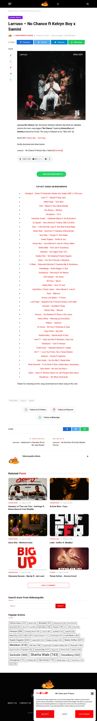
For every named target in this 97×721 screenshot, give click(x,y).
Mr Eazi (35, 645)
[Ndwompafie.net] (45, 4)
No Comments (58, 35)
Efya (76, 627)
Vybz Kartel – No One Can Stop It (53, 369)
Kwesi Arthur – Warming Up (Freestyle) (54, 319)
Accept (45, 714)
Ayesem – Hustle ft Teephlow (53, 356)
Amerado (45, 623)
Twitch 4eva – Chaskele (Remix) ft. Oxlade (53, 348)
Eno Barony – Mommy (53, 210)
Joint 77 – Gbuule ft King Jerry (53, 198)
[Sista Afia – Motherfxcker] (27, 525)
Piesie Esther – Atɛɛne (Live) (63, 576)
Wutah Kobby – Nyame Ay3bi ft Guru (53, 335)
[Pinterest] (10, 67)
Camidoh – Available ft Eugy (53, 306)
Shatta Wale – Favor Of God (53, 285)
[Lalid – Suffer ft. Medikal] (69, 525)
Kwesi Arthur (73, 640)
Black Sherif (14, 627)
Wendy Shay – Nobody (53, 310)
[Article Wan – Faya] (69, 489)
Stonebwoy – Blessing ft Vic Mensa (53, 273)
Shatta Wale (44, 655)
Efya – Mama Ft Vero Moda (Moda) (53, 206)
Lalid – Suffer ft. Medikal (61, 542)
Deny (64, 714)
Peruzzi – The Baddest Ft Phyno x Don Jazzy (53, 314)
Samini (31, 400)
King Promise (41, 636)
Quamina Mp (42, 650)
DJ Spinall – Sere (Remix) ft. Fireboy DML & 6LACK (54, 223)
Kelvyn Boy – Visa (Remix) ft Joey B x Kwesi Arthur (54, 243)
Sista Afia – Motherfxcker (20, 542)
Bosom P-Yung (29, 627)
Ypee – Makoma (54, 293)
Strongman (17, 660)
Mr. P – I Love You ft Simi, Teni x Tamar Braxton (53, 352)
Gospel (52, 572)
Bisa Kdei (72, 623)
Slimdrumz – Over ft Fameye (53, 344)
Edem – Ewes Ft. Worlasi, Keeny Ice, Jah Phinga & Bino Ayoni (54, 373)
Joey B (69, 631)
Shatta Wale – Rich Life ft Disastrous (53, 248)
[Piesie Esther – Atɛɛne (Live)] (69, 558)
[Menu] (9, 4)
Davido (58, 627)
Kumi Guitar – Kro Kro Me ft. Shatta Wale (53, 360)
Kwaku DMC (38, 640)
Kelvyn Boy (13, 400)
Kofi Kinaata (57, 636)
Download (58, 150)
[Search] (87, 4)
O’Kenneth (76, 645)
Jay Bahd (57, 631)
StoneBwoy (70, 654)
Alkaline (32, 623)
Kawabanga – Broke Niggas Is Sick (53, 268)
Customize (84, 714)
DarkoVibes (44, 627)
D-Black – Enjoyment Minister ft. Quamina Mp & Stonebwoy (53, 264)
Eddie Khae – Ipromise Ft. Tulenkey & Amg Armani (53, 231)
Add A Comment (48, 585)
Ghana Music (15, 17)
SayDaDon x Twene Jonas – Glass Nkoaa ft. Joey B (54, 289)
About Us (12, 703)
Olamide (47, 645)
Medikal (19, 645)
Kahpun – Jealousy (53, 323)
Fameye (16, 631)
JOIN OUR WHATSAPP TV (53, 174)
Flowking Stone (32, 631)
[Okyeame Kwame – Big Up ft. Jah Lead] (27, 558)
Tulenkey (31, 660)
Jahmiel (46, 631)
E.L (68, 627)
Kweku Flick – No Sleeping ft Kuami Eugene (54, 256)
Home (10, 11)
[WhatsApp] (10, 79)
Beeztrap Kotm (59, 623)
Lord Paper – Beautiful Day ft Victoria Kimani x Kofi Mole (53, 302)
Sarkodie (19, 655)
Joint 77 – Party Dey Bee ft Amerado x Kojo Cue (53, 339)
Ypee (13, 664)
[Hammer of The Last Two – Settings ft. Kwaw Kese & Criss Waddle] (27, 489)
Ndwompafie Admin (24, 35)
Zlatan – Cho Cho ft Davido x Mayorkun (53, 260)
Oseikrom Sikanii (60, 645)
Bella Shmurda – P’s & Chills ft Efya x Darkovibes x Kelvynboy (53, 364)
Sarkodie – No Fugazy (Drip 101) (53, 252)
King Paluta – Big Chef (53, 331)
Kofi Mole (72, 635)
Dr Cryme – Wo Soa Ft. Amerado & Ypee (53, 327)
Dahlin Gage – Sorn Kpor (54, 202)
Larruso (23, 400)
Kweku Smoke (54, 640)
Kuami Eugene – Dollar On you (53, 239)
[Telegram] (10, 73)
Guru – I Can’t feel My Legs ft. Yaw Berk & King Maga (53, 227)
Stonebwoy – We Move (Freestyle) (53, 377)
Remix (65, 650)
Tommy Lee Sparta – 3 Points (53, 298)
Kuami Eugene (20, 640)
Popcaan (26, 650)
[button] (92, 693)
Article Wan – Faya (58, 506)
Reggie (55, 650)
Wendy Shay (63, 660)
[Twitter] (10, 61)
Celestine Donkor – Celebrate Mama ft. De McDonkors (53, 218)
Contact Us (25, 703)
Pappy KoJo (14, 650)
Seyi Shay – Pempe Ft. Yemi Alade (54, 235)
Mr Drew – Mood (54, 281)
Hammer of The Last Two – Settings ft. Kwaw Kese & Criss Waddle (26, 507)
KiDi (28, 636)
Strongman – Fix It (53, 214)
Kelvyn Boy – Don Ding (36, 138)
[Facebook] (10, 55)
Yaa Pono (77, 660)
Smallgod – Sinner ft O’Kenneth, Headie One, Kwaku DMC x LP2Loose (53, 193)
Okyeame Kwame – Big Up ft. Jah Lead (26, 576)
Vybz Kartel (46, 660)
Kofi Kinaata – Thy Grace (54, 277)
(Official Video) (18, 623)
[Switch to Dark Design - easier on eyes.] (57, 4)
